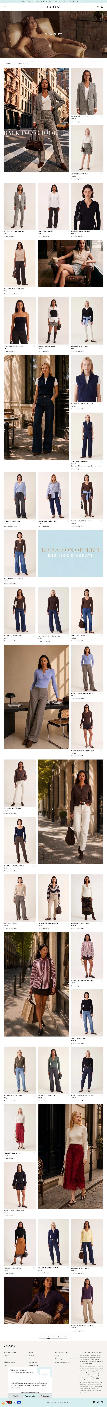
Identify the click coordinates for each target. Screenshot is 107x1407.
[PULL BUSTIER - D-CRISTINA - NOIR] (20, 320)
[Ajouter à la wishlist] (101, 117)
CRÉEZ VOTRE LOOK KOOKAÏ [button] (91, 1352)
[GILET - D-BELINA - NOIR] (87, 1013)
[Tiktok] (98, 1402)
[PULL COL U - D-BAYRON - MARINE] (20, 840)
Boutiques (32, 1359)
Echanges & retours (9, 1362)
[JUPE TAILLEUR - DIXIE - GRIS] (87, 148)
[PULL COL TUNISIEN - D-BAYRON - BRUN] (87, 725)
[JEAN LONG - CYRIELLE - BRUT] (87, 436)
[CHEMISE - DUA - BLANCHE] (53, 206)
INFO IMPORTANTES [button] (62, 1352)
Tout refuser (45, 1396)
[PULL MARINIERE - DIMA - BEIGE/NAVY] (53, 898)
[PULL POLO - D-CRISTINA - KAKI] (20, 1070)
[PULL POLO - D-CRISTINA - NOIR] (87, 206)
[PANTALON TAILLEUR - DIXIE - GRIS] (20, 206)
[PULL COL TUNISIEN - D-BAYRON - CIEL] (87, 668)
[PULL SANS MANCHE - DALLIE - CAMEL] (20, 263)
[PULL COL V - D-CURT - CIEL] (20, 495)
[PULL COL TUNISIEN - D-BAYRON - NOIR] (87, 1070)
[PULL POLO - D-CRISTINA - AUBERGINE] (87, 1300)
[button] (97, 7)
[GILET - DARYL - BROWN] (87, 610)
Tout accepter (30, 1396)
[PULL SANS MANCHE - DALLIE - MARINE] (87, 378)
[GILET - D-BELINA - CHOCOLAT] (20, 783)
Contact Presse (33, 1362)
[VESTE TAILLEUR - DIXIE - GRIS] (87, 91)
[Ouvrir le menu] (7, 7)
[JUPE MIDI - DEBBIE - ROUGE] (20, 1127)
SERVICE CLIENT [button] (10, 1352)
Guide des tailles (33, 1365)
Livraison (6, 1359)
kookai (50, 1402)
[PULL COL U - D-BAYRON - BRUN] (20, 610)
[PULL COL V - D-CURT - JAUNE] (87, 1243)
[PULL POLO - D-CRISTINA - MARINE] (53, 1242)
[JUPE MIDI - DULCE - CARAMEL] (20, 1242)
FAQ (5, 1365)
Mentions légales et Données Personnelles (66, 1359)
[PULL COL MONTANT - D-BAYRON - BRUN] (53, 610)
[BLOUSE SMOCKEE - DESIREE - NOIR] (20, 1185)
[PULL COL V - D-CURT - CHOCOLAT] (87, 495)
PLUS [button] (31, 1352)
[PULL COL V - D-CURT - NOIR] (87, 321)
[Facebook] (94, 1402)
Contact (6, 1356)
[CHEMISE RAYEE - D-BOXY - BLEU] (53, 495)
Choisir (15, 1396)
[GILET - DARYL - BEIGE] (20, 898)
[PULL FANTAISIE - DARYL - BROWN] (20, 553)
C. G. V (57, 1356)
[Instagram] (102, 1402)
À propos (31, 1356)
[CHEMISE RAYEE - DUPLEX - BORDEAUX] (87, 955)
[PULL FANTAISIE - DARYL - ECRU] (87, 898)
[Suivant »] (65, 1336)
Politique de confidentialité (62, 1362)
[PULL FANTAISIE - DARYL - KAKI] (53, 1070)
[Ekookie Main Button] (3, 1403)
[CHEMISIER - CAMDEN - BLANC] (53, 321)
